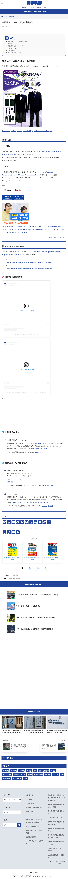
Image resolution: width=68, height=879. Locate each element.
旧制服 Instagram (13, 48)
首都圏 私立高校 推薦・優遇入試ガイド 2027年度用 (12, 557)
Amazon (24, 232)
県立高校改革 (16, 778)
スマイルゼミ (49, 229)
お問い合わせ (36, 876)
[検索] (19, 825)
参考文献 (10, 43)
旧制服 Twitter (12, 50)
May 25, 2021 (38, 452)
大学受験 (22, 771)
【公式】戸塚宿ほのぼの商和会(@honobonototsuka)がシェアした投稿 (26, 393)
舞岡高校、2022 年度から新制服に (18, 41)
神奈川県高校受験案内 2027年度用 (32, 557)
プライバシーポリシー (48, 876)
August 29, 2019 (47, 485)
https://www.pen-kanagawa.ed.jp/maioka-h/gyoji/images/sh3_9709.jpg (29, 268)
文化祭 (53, 771)
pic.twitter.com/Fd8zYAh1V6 (42, 502)
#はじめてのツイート (14, 479)
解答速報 (48, 774)
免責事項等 (27, 876)
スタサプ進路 (59, 229)
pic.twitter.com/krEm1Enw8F (38, 449)
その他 (29, 771)
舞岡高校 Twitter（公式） (15, 52)
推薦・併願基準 (44, 771)
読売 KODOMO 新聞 (24, 229)
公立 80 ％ (31, 7)
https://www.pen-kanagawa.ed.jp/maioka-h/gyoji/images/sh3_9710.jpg (29, 262)
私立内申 (38, 7)
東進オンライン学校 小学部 (49, 226)
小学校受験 (6, 778)
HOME (35, 872)
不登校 (25, 778)
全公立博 (56, 774)
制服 (18, 578)
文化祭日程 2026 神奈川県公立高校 (34, 11)
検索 (24, 7)
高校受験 (15, 575)
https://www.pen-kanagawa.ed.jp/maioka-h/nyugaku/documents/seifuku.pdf (27, 131)
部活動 (30, 774)
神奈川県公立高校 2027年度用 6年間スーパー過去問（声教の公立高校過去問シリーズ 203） (52, 557)
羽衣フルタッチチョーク (57, 238)
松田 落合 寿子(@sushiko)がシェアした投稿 (26, 334)
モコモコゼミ (34, 226)
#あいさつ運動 (27, 502)
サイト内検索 (19, 876)
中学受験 (14, 771)
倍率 (35, 771)
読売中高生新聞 (38, 229)
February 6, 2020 (47, 506)
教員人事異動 (38, 774)
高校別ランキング (19, 774)
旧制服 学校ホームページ (15, 46)
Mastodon (29, 811)
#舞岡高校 (37, 443)
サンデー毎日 (7, 774)
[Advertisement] (34, 413)
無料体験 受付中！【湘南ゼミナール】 (15, 226)
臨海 (44, 7)
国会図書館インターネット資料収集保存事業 (34, 821)
